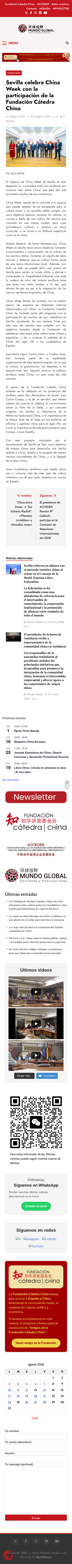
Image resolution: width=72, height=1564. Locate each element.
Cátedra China (17, 116)
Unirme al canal (36, 1206)
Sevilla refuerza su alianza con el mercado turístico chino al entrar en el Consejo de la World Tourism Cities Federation (44, 590)
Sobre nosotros (60, 4)
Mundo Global (35, 622)
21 (44, 1396)
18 (18, 1396)
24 (9, 1402)
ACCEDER (43, 4)
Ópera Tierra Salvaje (26, 731)
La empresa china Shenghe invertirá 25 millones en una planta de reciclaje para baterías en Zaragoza (37, 917)
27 (35, 1402)
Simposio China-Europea (29, 741)
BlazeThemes (43, 1557)
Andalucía (13, 73)
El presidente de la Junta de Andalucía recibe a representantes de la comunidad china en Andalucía (45, 661)
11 (18, 1390)
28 (44, 1402)
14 (44, 1390)
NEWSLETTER (61, 8)
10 (9, 1390)
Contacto (31, 8)
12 (26, 1390)
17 (9, 1396)
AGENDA (44, 8)
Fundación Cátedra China (20, 4)
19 (26, 1396)
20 (35, 1396)
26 (26, 1402)
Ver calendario (10, 780)
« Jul (34, 1418)
